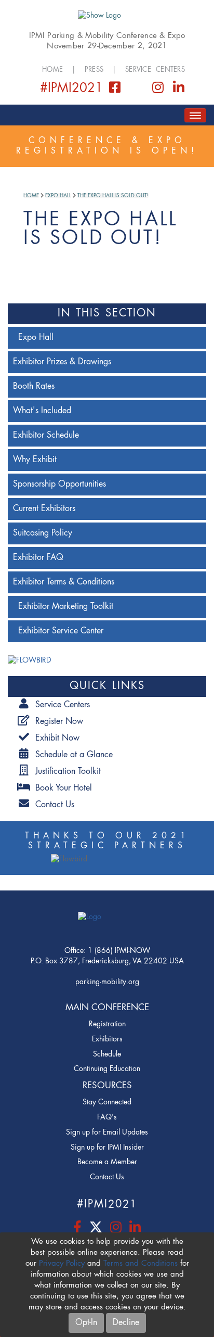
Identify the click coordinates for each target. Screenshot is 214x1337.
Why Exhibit (35, 460)
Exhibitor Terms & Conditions (63, 582)
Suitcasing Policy (42, 533)
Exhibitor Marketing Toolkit (65, 607)
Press (94, 70)
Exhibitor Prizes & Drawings (62, 362)
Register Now (56, 722)
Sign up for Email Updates (107, 1132)
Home (52, 70)
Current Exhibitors (44, 509)
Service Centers (155, 70)
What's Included (42, 411)
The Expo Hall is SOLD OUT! (113, 195)
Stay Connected (107, 1102)
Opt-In (86, 1323)
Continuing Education (107, 1069)
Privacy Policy (62, 1264)
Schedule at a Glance (71, 755)
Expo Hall (58, 195)
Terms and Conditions (140, 1264)
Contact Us (52, 805)
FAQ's (107, 1117)
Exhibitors (107, 1039)
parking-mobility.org (107, 982)
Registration (107, 1024)
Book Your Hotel (61, 788)
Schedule (107, 1054)
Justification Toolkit (65, 772)
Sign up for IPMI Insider (107, 1147)
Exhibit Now (54, 738)
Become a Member (107, 1162)
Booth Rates (34, 387)
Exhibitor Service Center (60, 631)
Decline (126, 1323)
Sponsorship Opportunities (59, 484)
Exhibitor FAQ (38, 558)
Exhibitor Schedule (46, 435)
